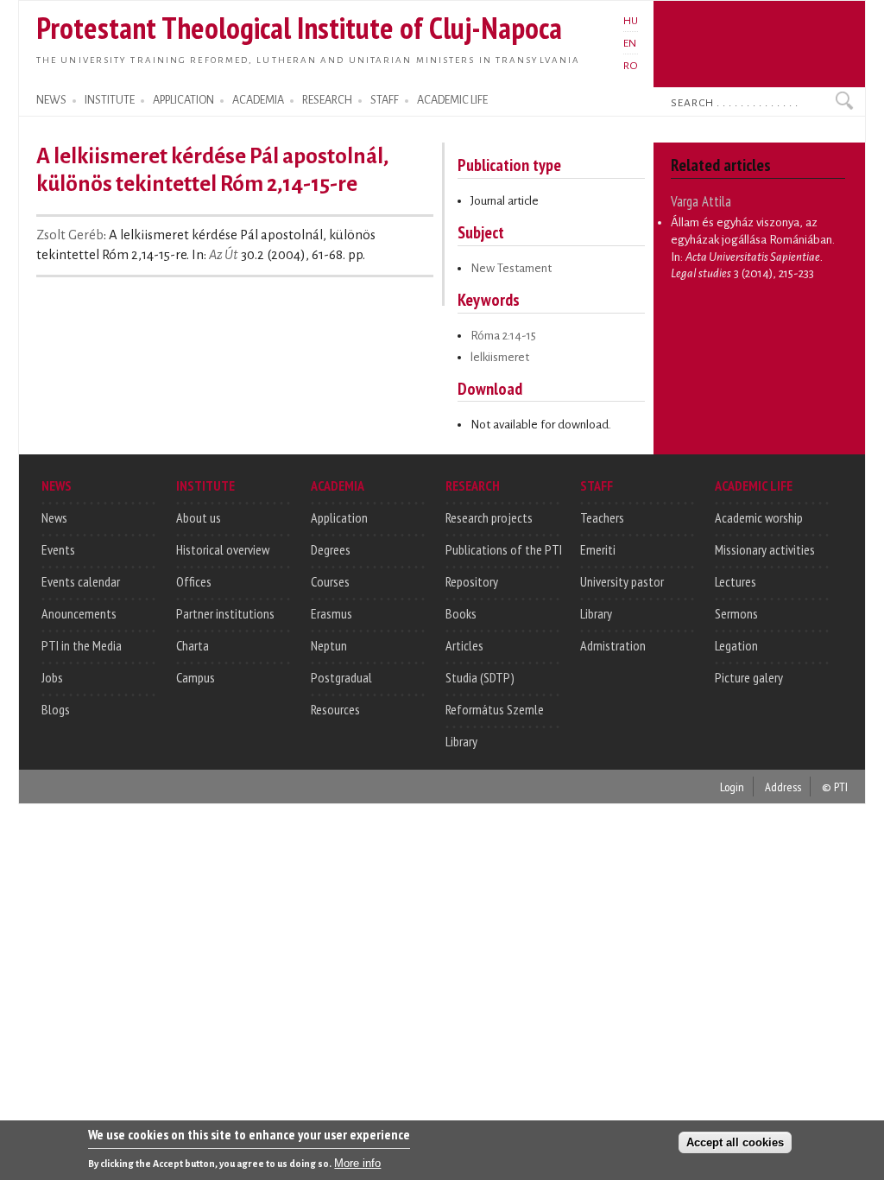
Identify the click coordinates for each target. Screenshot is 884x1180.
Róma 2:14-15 (503, 335)
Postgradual (341, 677)
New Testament (511, 268)
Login (732, 786)
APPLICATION (183, 100)
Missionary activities (765, 549)
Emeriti (598, 549)
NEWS (51, 100)
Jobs (52, 677)
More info (357, 1163)
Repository (471, 581)
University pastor (622, 581)
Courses (330, 581)
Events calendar (80, 581)
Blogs (55, 709)
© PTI (835, 786)
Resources (335, 709)
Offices (194, 581)
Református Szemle (494, 709)
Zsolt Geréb (70, 235)
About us (198, 517)
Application (339, 517)
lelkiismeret (499, 357)
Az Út (223, 255)
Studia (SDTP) (480, 677)
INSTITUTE (110, 100)
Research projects (489, 517)
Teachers (602, 517)
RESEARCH (327, 100)
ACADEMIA (258, 100)
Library (461, 741)
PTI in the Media (81, 645)
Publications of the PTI (503, 549)
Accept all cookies (735, 1142)
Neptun (329, 645)
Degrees (330, 549)
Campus (195, 677)
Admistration (613, 645)
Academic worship (759, 517)
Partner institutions (225, 613)
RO (630, 66)
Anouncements (79, 613)
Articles (464, 645)
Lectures (735, 581)
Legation (736, 645)
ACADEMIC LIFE (452, 100)
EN (629, 43)
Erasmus (331, 613)
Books (461, 613)
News (54, 517)
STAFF (384, 100)
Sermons (736, 613)
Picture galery (749, 677)
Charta (192, 645)
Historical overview (222, 549)
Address (783, 786)
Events (58, 549)
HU (630, 21)
